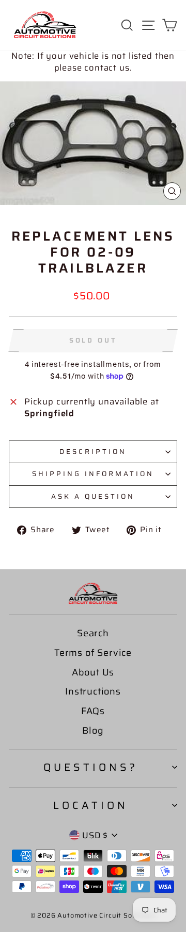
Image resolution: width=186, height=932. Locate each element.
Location (90, 805)
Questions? (90, 767)
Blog (92, 730)
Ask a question (93, 496)
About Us (93, 672)
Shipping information (93, 473)
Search (93, 633)
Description (93, 451)
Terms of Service (93, 653)
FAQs (93, 711)
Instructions (93, 691)
